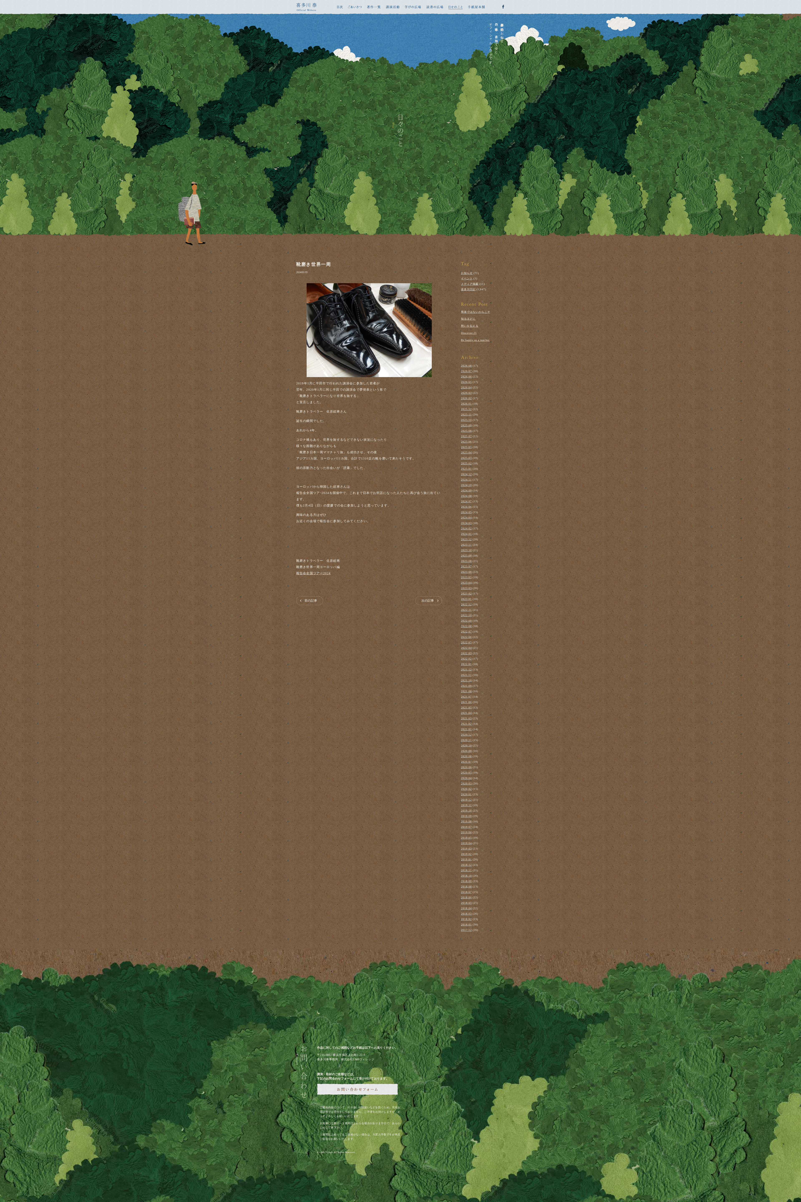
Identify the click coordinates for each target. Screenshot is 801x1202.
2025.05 (466, 447)
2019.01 (466, 859)
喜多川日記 (468, 289)
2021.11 (466, 675)
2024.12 (466, 474)
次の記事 (427, 600)
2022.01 (466, 664)
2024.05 (466, 512)
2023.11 (466, 544)
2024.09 (466, 490)
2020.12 (466, 734)
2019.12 (466, 799)
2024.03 (466, 523)
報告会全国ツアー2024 (313, 573)
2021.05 (466, 707)
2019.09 (466, 816)
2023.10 (466, 550)
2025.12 (466, 409)
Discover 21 (469, 333)
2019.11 (466, 805)
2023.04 (466, 582)
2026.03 (466, 392)
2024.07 (466, 501)
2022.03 (466, 653)
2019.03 (466, 848)
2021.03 (466, 718)
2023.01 (466, 599)
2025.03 (466, 458)
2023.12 (466, 539)
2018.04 (466, 908)
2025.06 (466, 441)
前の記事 (311, 600)
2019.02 (466, 854)
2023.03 (466, 588)
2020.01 (466, 794)
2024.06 (466, 506)
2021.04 (466, 713)
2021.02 (466, 723)
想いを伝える (470, 325)
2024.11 (466, 479)
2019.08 (466, 821)
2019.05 (466, 837)
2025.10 (466, 420)
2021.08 (466, 691)
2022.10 (466, 615)
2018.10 (466, 875)
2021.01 (466, 729)
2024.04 (466, 517)
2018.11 (466, 870)
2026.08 (466, 365)
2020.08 (466, 756)
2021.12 (466, 669)
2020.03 (466, 783)
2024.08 (466, 495)
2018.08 (466, 886)
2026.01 (466, 403)
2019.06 (466, 832)
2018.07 (466, 892)
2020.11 (466, 740)
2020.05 (466, 772)
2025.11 (466, 414)
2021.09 (466, 685)
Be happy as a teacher (475, 340)
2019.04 (466, 843)
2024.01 (466, 533)
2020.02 (466, 788)
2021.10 (466, 680)
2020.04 (466, 778)
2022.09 (466, 620)
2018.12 (466, 864)
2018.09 (466, 881)
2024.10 (466, 485)
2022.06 (466, 637)
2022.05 (466, 642)
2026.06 (466, 376)
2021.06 (466, 702)
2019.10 (466, 810)
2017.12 (466, 930)
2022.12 (466, 604)
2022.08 (466, 626)
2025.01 (466, 468)
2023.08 (466, 561)
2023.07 (466, 566)
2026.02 (466, 398)
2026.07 (466, 371)
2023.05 (466, 577)
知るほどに (468, 318)
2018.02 (466, 919)
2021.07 (466, 696)
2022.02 (466, 658)
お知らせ (467, 273)
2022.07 (466, 631)
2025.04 (466, 452)
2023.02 (466, 593)
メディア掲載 (470, 283)
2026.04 (466, 387)
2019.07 (466, 826)
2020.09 (466, 751)
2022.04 (466, 647)
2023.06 (466, 571)
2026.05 (466, 382)
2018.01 (466, 924)
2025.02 (466, 463)
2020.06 (466, 767)
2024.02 (466, 528)
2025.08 (466, 430)
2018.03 (466, 913)
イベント (467, 278)
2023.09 (466, 555)
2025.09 (466, 425)
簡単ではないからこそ (475, 311)
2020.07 (466, 761)
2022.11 (466, 609)
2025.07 (466, 436)
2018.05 (466, 902)
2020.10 (466, 745)
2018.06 (466, 897)
